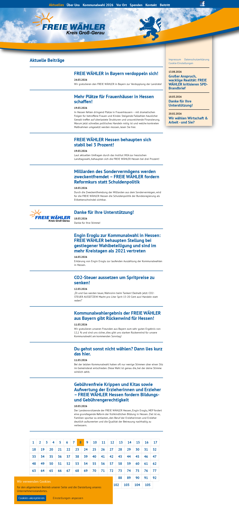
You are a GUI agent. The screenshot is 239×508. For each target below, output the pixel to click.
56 (103, 463)
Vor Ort (121, 5)
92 (154, 478)
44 (129, 456)
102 (116, 485)
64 (42, 471)
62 (154, 463)
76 (146, 471)
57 (111, 463)
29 (129, 449)
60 (137, 463)
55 (94, 463)
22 (68, 449)
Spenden (136, 5)
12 (112, 442)
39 (86, 456)
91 (146, 478)
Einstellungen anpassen (68, 498)
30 (137, 449)
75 (137, 471)
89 (129, 478)
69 (86, 471)
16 (146, 442)
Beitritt (165, 5)
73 (120, 471)
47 (154, 456)
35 (51, 456)
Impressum (175, 59)
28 (120, 449)
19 (42, 449)
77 (154, 471)
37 (68, 456)
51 (60, 463)
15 (138, 442)
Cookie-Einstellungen (181, 63)
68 (77, 471)
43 (120, 456)
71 (103, 471)
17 (155, 442)
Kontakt (151, 5)
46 (146, 456)
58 (120, 463)
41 (103, 456)
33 (34, 456)
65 (51, 471)
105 (147, 485)
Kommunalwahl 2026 (98, 5)
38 (77, 456)
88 (120, 478)
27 (111, 449)
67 (68, 471)
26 (103, 449)
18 (34, 449)
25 (94, 449)
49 (42, 463)
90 (137, 478)
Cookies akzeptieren (31, 498)
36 (60, 456)
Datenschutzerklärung (196, 59)
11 (103, 442)
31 (146, 449)
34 (42, 456)
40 (94, 456)
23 (77, 449)
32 (154, 449)
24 (86, 449)
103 (126, 485)
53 (77, 463)
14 (129, 442)
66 (60, 471)
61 (146, 463)
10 (95, 442)
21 (60, 449)
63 (34, 471)
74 (129, 471)
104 (137, 485)
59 (129, 463)
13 (121, 442)
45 (137, 456)
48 (34, 463)
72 (111, 471)
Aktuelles (56, 4)
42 (111, 456)
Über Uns (73, 5)
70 (94, 471)
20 (51, 449)
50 (51, 463)
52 (68, 463)
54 (86, 463)
